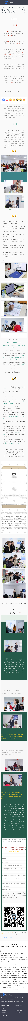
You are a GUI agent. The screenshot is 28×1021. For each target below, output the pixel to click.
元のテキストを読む (6, 938)
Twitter (2, 946)
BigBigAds (3, 1010)
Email (17, 946)
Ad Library (17, 1012)
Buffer (21, 946)
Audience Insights (19, 1010)
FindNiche (3, 1012)
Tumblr (12, 946)
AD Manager (18, 1008)
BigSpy (3, 1008)
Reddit (7, 946)
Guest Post (4, 1018)
